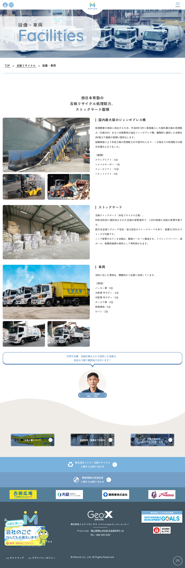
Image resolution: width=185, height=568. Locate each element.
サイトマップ (15, 558)
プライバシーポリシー (41, 558)
